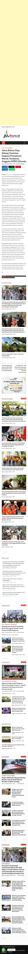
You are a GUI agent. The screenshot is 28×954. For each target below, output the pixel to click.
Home (3, 624)
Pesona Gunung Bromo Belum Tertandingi (17, 737)
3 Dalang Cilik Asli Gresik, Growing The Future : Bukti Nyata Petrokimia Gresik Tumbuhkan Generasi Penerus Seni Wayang (14, 419)
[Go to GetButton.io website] (3, 952)
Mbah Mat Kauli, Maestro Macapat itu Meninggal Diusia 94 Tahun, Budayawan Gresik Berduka (19, 832)
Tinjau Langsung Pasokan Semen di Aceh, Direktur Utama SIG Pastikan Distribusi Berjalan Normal (13, 518)
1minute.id (8, 174)
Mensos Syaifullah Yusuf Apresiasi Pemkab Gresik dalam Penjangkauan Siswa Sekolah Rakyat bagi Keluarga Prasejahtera (18, 919)
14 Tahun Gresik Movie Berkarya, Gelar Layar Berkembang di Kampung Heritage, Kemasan (18, 813)
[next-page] (5, 553)
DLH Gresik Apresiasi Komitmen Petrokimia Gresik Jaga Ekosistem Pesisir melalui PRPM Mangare (14, 493)
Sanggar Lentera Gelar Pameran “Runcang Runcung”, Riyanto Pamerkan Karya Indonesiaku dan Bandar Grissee (18, 793)
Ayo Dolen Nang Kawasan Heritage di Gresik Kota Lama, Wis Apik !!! (13, 745)
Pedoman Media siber (20, 950)
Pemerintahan (14, 624)
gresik (7, 276)
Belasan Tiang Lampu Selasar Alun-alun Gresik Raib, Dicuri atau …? (18, 728)
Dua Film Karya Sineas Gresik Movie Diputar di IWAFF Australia (18, 803)
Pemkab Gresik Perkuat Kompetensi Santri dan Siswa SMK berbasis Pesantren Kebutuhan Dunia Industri (18, 908)
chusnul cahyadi (21, 163)
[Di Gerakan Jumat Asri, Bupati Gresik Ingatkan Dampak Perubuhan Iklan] (6, 638)
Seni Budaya (13, 681)
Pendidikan (7, 863)
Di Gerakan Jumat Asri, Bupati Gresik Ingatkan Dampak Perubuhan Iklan (18, 639)
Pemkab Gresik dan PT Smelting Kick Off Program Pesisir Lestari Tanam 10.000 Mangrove (12, 628)
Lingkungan (7, 624)
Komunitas (12, 775)
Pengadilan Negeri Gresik (8, 277)
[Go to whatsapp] (3, 950)
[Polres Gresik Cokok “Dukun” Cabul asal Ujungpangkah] (14, 345)
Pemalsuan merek (21, 276)
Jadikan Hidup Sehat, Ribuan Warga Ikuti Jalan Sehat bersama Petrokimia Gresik (13, 468)
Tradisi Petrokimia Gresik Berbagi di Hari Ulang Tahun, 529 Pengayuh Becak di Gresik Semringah (14, 543)
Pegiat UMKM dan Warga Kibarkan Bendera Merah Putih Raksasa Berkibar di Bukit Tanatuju (14, 779)
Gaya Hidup (4, 775)
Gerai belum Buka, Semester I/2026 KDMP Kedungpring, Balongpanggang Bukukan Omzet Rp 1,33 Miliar (13, 444)
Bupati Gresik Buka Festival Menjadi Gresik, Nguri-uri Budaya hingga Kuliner (19, 710)
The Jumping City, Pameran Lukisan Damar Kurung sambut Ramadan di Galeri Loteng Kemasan (19, 823)
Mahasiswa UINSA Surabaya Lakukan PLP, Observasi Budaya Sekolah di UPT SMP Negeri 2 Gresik (19, 930)
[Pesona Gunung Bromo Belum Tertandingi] (6, 737)
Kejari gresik (13, 276)
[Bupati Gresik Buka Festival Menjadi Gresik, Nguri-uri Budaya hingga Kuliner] (6, 708)
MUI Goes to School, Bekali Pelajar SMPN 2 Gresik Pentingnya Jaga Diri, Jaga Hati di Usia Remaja (19, 898)
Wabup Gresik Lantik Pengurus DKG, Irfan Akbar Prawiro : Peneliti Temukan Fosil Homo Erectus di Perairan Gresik (14, 586)
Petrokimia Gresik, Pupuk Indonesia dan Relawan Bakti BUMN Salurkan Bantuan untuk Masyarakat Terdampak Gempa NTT (13, 330)
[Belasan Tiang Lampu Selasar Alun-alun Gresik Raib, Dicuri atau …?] (6, 727)
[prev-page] (3, 553)
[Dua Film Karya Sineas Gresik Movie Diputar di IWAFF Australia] (6, 802)
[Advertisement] (14, 63)
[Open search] (24, 142)
